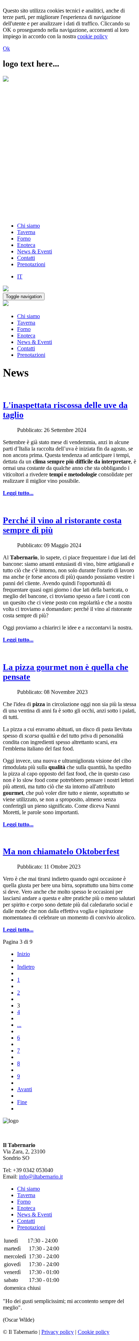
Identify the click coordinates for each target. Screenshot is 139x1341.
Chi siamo (28, 226)
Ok (6, 48)
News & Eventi (34, 251)
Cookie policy (93, 1332)
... (19, 1025)
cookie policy (92, 36)
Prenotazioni (31, 264)
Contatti (26, 258)
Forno (24, 238)
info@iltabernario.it (41, 1177)
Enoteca (26, 245)
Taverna (26, 232)
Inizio (23, 954)
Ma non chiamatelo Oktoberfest (61, 851)
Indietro (26, 967)
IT (19, 276)
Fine (22, 1102)
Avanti (24, 1089)
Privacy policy (57, 1332)
